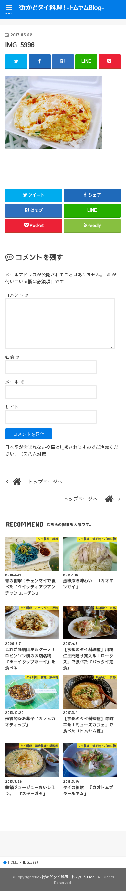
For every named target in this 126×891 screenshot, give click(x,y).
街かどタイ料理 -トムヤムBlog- (69, 876)
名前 (12, 357)
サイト (12, 406)
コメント (17, 295)
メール (15, 381)
